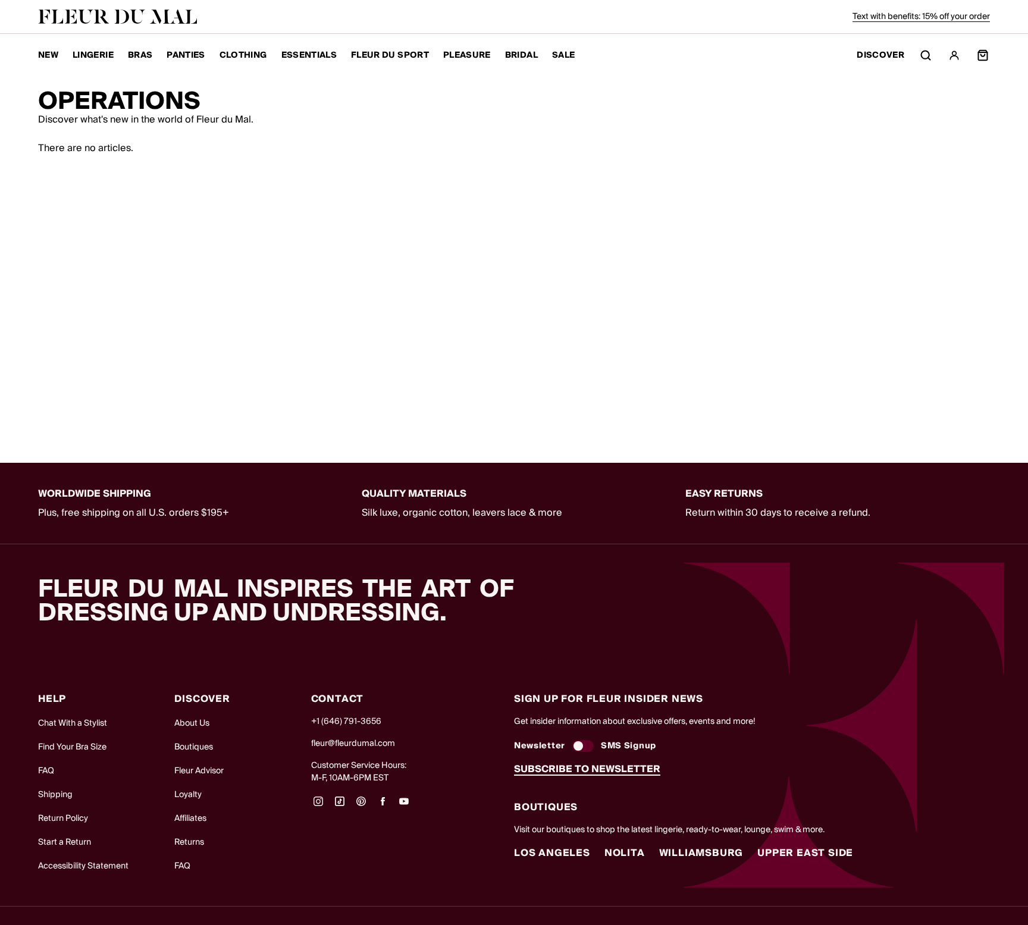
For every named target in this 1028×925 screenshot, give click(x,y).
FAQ (46, 771)
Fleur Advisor (199, 771)
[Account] (954, 55)
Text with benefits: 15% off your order (921, 17)
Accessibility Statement (83, 866)
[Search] (926, 55)
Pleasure (467, 55)
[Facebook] (382, 805)
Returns (189, 842)
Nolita (624, 853)
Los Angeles (552, 853)
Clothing (243, 55)
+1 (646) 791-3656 (346, 721)
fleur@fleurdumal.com (353, 743)
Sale (563, 55)
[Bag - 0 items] (983, 55)
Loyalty (188, 795)
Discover (880, 55)
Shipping (55, 795)
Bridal (521, 55)
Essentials (309, 55)
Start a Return (64, 842)
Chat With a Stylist (72, 723)
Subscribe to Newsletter (587, 769)
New (48, 55)
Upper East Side (805, 853)
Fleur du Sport (390, 55)
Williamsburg (701, 853)
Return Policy (63, 818)
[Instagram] (318, 805)
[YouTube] (404, 805)
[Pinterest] (361, 805)
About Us (191, 723)
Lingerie (93, 55)
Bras (140, 55)
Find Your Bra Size (72, 747)
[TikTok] (340, 805)
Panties (186, 55)
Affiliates (190, 818)
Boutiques (193, 747)
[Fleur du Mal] (118, 17)
